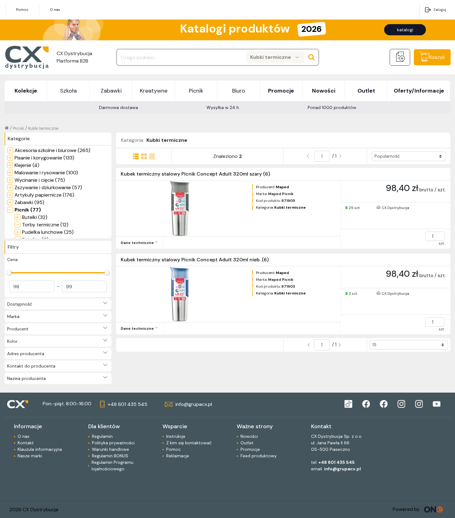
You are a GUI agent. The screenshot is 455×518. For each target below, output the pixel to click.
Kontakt (26, 443)
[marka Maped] (348, 404)
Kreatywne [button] (153, 90)
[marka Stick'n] (384, 404)
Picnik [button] (196, 90)
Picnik (18, 128)
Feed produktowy (258, 456)
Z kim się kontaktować (189, 443)
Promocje (250, 449)
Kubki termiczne (43, 128)
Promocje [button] (281, 90)
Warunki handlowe (110, 449)
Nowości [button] (323, 90)
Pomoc (22, 9)
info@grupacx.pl (342, 469)
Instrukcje (175, 436)
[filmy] (436, 404)
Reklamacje (177, 456)
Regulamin (102, 436)
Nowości (249, 436)
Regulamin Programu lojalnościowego (112, 465)
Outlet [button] (366, 90)
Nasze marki (30, 456)
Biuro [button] (238, 90)
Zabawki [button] (111, 90)
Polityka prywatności (113, 443)
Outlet (247, 443)
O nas (55, 9)
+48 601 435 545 (336, 462)
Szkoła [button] (68, 90)
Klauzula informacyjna (40, 449)
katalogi (405, 30)
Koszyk (437, 57)
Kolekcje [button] (26, 90)
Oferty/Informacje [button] (419, 90)
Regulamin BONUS (110, 456)
